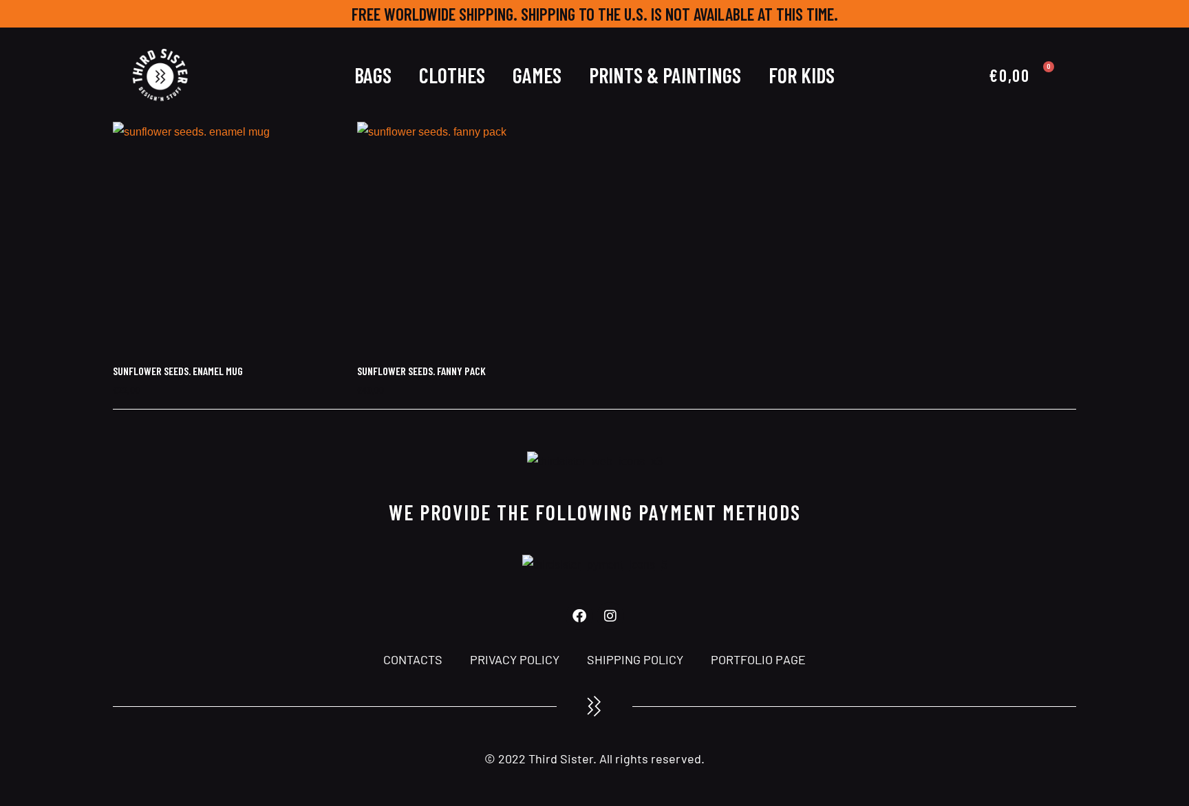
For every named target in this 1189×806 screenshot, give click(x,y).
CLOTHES (452, 75)
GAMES (537, 75)
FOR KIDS (802, 75)
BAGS (373, 75)
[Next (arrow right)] (1165, 403)
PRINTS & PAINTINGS (665, 75)
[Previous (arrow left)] (24, 403)
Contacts (412, 659)
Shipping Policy (635, 659)
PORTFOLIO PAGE (758, 659)
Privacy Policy (514, 659)
